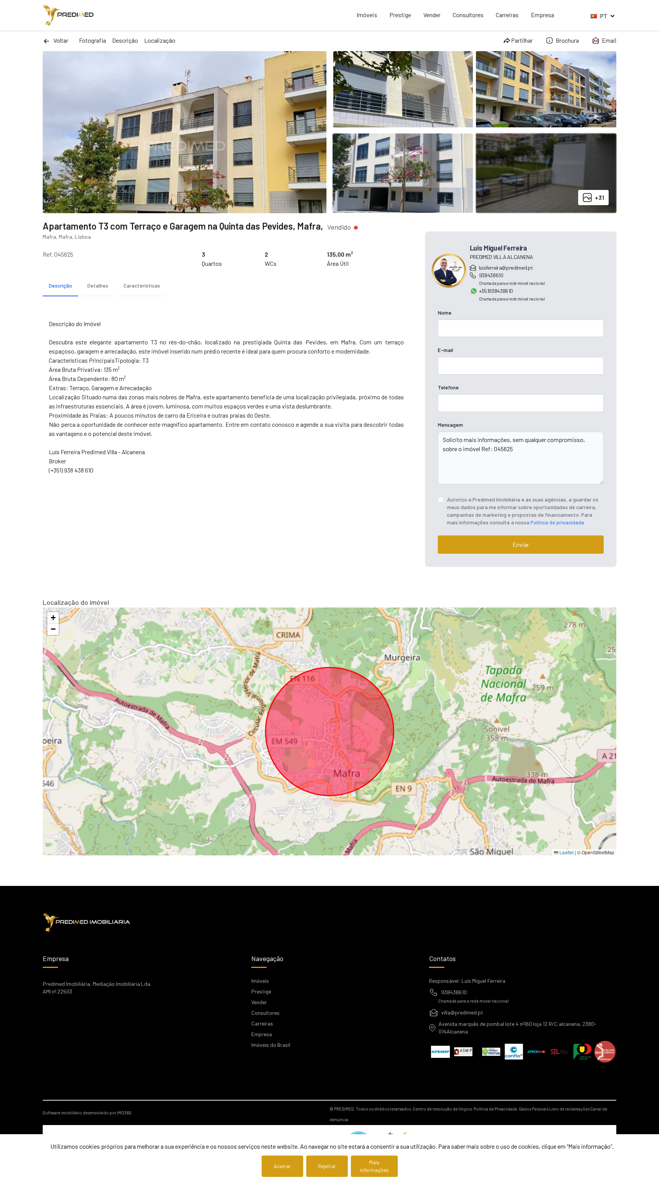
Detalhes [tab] (97, 285)
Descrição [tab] (60, 285)
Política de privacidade (557, 522)
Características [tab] (142, 285)
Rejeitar (327, 1166)
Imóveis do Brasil (270, 1045)
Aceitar (282, 1166)
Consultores (468, 14)
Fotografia (92, 40)
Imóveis (367, 14)
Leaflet (566, 852)
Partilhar (522, 40)
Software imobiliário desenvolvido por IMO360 (87, 1112)
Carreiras (507, 14)
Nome (445, 312)
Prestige (400, 14)
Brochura (567, 40)
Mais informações (374, 1166)
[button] (53, 618)
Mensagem (450, 424)
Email (609, 40)
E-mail (445, 350)
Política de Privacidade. (496, 1108)
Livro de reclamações (569, 1108)
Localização (159, 40)
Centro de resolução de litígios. (443, 1108)
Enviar (521, 544)
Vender (431, 14)
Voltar (60, 40)
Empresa (542, 14)
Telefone (448, 387)
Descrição (125, 40)
